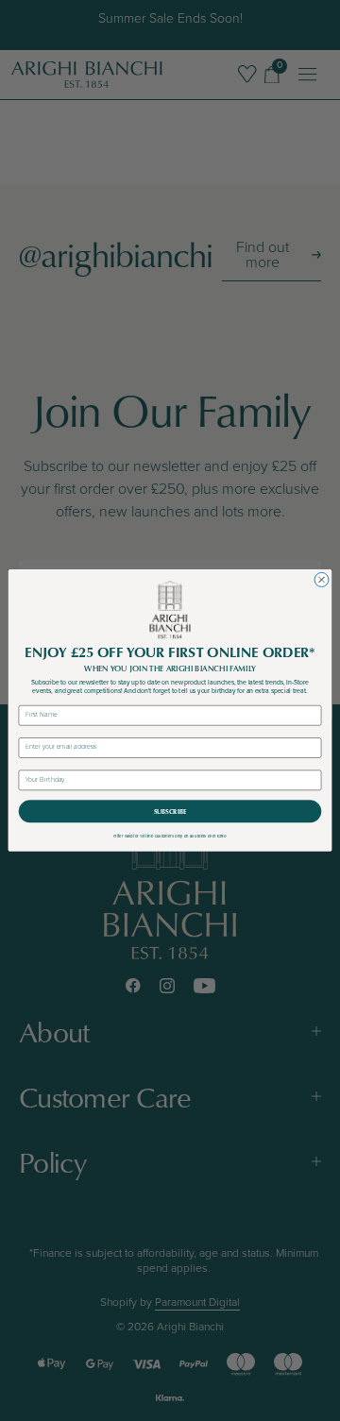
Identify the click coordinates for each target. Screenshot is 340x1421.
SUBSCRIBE (170, 811)
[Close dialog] (321, 580)
